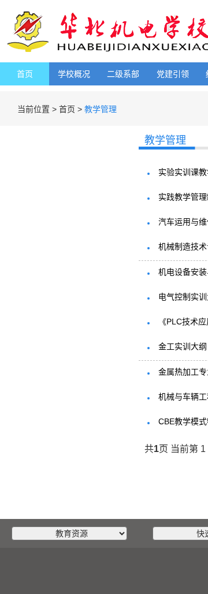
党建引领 (173, 74)
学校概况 (74, 74)
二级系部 (123, 74)
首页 (25, 74)
